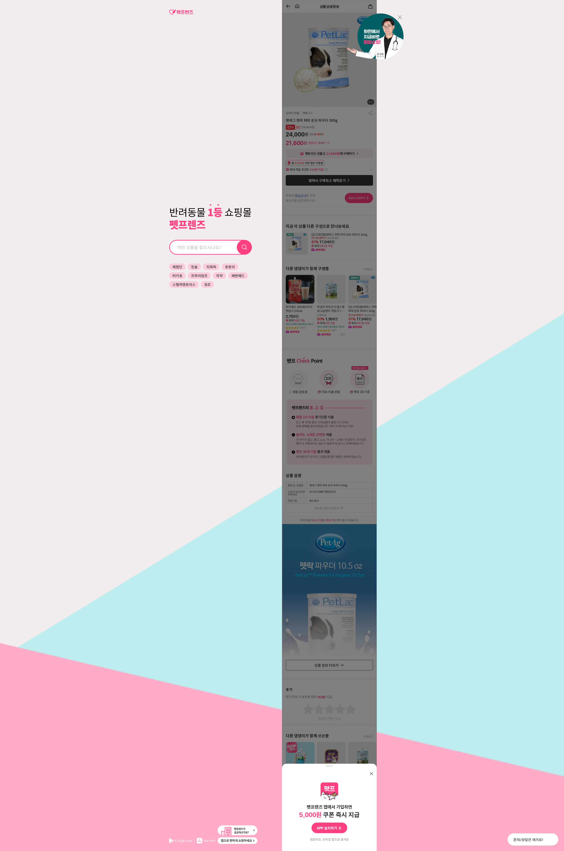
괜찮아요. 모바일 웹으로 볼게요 (329, 839)
